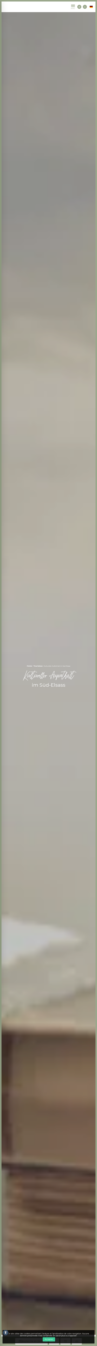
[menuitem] (91, 7)
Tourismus (37, 666)
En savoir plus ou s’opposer (65, 1336)
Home (29, 666)
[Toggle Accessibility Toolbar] (6, 1333)
